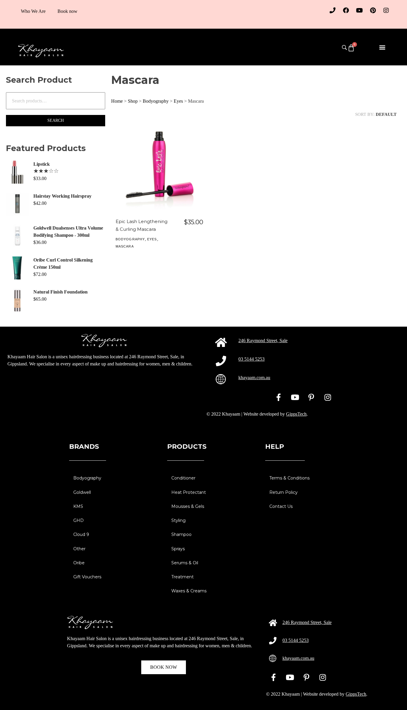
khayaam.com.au (254, 377)
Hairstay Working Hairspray (62, 196)
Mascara (125, 246)
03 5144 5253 (251, 359)
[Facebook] (346, 10)
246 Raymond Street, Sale (263, 340)
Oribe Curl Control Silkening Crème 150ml (63, 263)
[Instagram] (386, 10)
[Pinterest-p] (311, 397)
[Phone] (332, 10)
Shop (133, 101)
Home (117, 101)
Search (55, 120)
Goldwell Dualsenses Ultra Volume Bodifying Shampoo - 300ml (68, 231)
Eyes (178, 101)
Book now (67, 11)
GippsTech (296, 414)
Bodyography (156, 101)
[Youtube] (359, 10)
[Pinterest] (373, 10)
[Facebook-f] (278, 397)
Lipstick (41, 164)
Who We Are (33, 11)
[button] (382, 47)
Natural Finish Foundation (60, 291)
